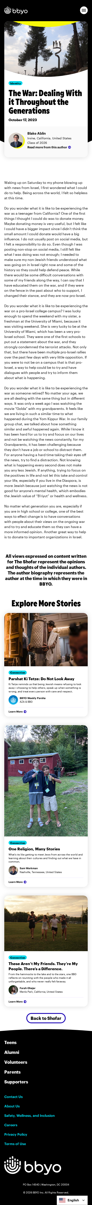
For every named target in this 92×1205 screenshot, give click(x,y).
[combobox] (72, 1200)
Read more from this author (47, 147)
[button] (84, 10)
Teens (10, 1042)
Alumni (11, 1052)
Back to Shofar (46, 1018)
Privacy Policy (15, 1134)
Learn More (16, 711)
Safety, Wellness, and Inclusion (29, 1115)
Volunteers (15, 1062)
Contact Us (13, 1097)
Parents (12, 1071)
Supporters (16, 1081)
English (73, 1200)
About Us (12, 1106)
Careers (10, 1125)
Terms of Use (15, 1144)
